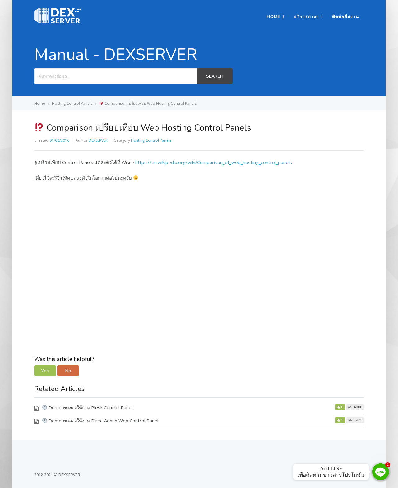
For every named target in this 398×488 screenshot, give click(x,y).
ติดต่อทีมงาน (345, 17)
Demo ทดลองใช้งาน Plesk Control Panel (89, 407)
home (273, 17)
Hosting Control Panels (151, 140)
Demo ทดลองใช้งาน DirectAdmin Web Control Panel (102, 420)
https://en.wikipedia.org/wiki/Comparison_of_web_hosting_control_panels (213, 162)
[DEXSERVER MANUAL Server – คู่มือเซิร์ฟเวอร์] (57, 21)
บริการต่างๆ (306, 17)
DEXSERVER (98, 140)
